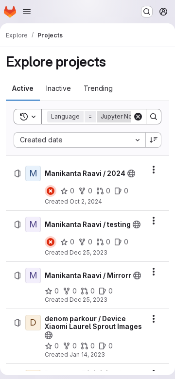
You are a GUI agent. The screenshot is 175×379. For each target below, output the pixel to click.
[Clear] (138, 116)
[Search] (153, 116)
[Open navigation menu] (27, 11)
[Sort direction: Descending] (153, 140)
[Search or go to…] (147, 11)
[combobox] (79, 140)
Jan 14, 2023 (87, 354)
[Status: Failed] (50, 191)
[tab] (23, 88)
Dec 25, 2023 (88, 252)
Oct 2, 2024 (86, 201)
